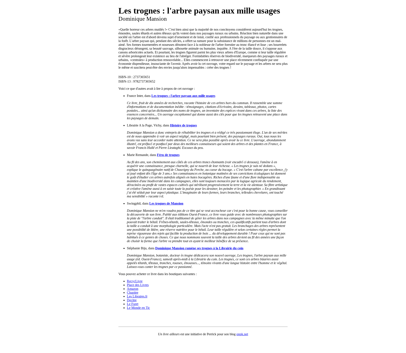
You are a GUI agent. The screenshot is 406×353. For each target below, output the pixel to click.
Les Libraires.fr (137, 296)
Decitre (132, 300)
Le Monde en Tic (138, 308)
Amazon (132, 289)
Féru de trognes (168, 155)
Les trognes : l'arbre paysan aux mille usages (183, 96)
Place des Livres (138, 285)
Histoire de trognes (183, 125)
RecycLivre (135, 281)
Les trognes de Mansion (166, 203)
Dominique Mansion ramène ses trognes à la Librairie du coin (199, 248)
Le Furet (132, 304)
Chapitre (132, 292)
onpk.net (242, 334)
